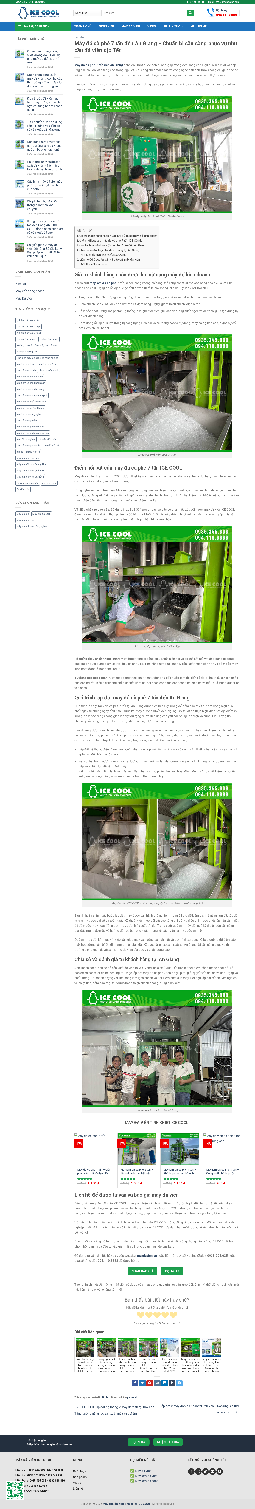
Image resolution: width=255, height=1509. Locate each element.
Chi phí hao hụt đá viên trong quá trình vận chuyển (42, 205)
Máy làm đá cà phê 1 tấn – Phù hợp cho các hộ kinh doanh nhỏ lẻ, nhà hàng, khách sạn (179, 1171)
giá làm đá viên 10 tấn (29, 326)
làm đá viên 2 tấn (48, 364)
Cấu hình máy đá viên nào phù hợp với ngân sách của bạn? (44, 185)
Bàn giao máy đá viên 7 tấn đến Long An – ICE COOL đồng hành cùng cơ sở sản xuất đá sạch (45, 226)
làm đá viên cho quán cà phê (32, 395)
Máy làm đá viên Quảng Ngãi (32, 470)
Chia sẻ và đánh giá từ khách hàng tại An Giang (109, 250)
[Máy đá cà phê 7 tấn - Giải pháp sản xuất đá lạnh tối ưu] (93, 1149)
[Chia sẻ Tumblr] (172, 1383)
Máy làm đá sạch (41, 513)
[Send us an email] (199, 2)
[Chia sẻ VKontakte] (157, 1383)
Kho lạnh (21, 283)
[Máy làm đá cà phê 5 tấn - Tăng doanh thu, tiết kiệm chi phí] (137, 1149)
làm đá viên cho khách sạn (31, 383)
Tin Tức (79, 37)
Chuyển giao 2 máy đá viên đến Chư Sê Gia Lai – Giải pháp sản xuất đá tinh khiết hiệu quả (44, 250)
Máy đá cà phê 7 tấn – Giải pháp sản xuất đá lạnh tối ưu (93, 1171)
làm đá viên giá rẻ (26, 439)
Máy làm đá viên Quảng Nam (32, 464)
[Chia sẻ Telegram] (179, 1383)
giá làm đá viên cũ (26, 339)
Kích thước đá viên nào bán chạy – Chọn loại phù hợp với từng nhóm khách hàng (44, 104)
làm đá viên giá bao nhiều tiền (33, 433)
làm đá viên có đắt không (30, 408)
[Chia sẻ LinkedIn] (164, 1383)
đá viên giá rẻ (49, 483)
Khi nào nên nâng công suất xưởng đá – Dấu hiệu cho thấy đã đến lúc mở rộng (44, 56)
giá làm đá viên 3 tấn (28, 320)
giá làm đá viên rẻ (49, 339)
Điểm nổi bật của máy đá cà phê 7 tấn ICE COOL (110, 240)
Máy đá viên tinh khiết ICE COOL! (106, 254)
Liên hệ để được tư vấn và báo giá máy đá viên (109, 259)
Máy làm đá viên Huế (28, 458)
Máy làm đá (23, 513)
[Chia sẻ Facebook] (135, 1383)
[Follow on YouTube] (203, 2)
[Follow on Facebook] (187, 2)
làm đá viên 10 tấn (27, 370)
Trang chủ (82, 26)
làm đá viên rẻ (51, 445)
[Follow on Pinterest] (219, 1471)
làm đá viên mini (47, 439)
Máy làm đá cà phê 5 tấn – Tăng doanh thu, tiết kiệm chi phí (136, 1171)
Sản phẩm (80, 1477)
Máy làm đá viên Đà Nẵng (30, 476)
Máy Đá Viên (131, 26)
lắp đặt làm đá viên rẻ (28, 451)
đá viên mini (23, 489)
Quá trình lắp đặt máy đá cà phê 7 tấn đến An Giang (112, 245)
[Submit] (190, 13)
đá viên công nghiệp (28, 483)
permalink (132, 1397)
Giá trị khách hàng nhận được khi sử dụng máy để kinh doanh (118, 236)
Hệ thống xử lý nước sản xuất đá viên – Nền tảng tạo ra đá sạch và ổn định (44, 165)
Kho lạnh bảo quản (27, 351)
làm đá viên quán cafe (28, 445)
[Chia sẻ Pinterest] (149, 1383)
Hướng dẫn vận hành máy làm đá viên (37, 345)
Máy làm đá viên (25, 520)
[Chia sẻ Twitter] (142, 1383)
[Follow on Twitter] (195, 2)
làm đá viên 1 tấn (26, 364)
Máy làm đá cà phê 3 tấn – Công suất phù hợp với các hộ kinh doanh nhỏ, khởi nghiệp (222, 1171)
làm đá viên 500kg (50, 370)
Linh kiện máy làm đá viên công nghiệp (37, 358)
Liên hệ (78, 1488)
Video (151, 26)
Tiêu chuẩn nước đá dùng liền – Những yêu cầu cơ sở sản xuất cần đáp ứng (44, 125)
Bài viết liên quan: (96, 264)
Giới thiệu (106, 26)
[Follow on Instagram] (191, 2)
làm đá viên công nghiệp (30, 414)
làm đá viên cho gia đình (30, 376)
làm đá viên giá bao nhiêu (30, 426)
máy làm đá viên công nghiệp (32, 526)
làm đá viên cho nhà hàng (30, 389)
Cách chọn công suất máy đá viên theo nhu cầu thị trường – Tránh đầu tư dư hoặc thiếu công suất (44, 80)
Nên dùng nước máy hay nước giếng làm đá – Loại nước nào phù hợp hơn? (44, 145)
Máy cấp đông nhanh (29, 291)
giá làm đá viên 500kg (29, 332)
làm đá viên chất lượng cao (31, 401)
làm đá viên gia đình (27, 420)
